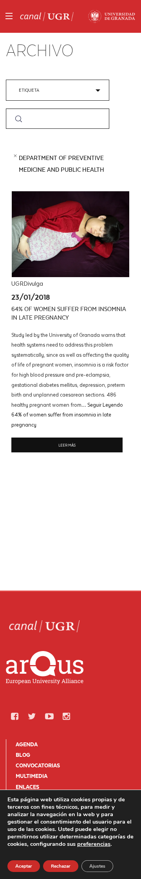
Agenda (27, 744)
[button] (14, 716)
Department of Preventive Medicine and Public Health (61, 163)
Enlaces (27, 786)
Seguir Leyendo (67, 414)
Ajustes (97, 866)
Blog (23, 754)
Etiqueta (29, 90)
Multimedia (31, 775)
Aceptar (23, 866)
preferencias (93, 843)
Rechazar (60, 866)
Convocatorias (38, 765)
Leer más (67, 445)
